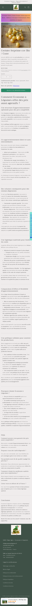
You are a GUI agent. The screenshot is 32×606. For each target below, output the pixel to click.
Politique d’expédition (16, 604)
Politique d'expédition (8, 579)
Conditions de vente (8, 582)
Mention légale (6, 569)
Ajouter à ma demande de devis (16, 90)
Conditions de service (8, 586)
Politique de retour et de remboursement (13, 576)
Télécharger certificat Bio (9, 566)
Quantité (3, 73)
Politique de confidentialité (9, 572)
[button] (3, 7)
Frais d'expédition (24, 70)
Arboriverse (16, 85)
